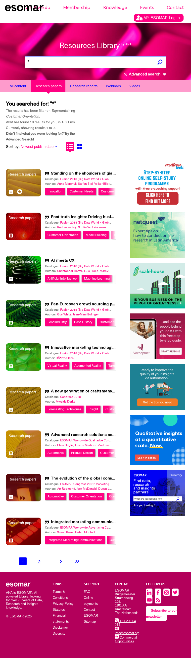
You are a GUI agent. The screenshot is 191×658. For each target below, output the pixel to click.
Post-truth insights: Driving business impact (92, 216)
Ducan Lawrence (109, 489)
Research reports (83, 86)
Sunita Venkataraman (92, 227)
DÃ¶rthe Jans (65, 358)
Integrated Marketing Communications (75, 540)
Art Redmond (66, 489)
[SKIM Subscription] (157, 387)
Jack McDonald (87, 489)
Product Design (82, 453)
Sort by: (13, 146)
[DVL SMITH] (157, 184)
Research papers (48, 86)
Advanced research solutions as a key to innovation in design (109, 434)
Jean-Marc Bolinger (86, 314)
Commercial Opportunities (126, 639)
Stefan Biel (85, 184)
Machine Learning (97, 278)
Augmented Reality (87, 365)
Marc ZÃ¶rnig (109, 271)
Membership (76, 7)
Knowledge (115, 7)
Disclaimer (60, 627)
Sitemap (90, 621)
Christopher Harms (70, 271)
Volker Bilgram (103, 184)
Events (147, 7)
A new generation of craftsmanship (84, 391)
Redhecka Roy (67, 227)
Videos (134, 86)
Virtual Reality (57, 365)
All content (18, 86)
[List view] (70, 146)
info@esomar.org (127, 633)
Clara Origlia (65, 445)
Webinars (113, 86)
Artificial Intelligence (62, 278)
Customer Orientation (63, 235)
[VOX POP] (157, 336)
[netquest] (157, 235)
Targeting (115, 365)
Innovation (55, 191)
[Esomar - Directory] (157, 493)
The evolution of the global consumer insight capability (103, 478)
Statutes (59, 609)
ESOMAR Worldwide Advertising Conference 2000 (94, 528)
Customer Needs (82, 191)
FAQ (87, 592)
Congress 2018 (70, 397)
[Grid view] (79, 146)
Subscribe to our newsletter (161, 613)
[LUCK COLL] (157, 285)
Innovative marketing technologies (84, 347)
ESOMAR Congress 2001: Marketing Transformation (95, 484)
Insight (93, 409)
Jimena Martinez (86, 445)
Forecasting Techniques (64, 409)
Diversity (59, 633)
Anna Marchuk (67, 184)
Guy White (64, 314)
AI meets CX (63, 260)
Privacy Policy (63, 603)
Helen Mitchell (85, 532)
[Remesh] (157, 440)
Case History (83, 322)
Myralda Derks (65, 402)
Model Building (96, 235)
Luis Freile (91, 271)
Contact (175, 7)
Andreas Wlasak (109, 445)
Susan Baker (65, 532)
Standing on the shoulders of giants (85, 173)
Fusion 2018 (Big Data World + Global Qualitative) (93, 179)
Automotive (56, 453)
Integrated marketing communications (87, 521)
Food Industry (57, 322)
